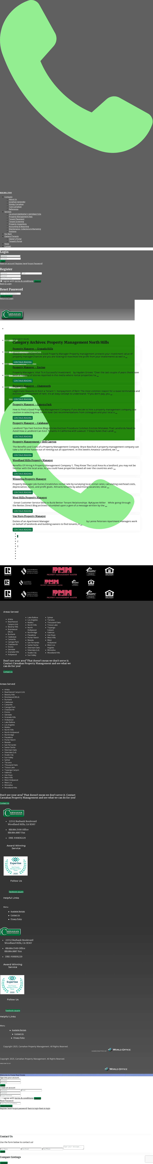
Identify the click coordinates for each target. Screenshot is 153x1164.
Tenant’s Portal (15, 241)
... (126, 356)
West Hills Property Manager (30, 497)
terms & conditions (24, 281)
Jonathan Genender (17, 202)
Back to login (33, 1108)
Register (37, 281)
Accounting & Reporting (19, 226)
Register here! (6, 1108)
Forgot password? (19, 1108)
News (6, 244)
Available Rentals (18, 911)
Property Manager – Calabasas (30, 423)
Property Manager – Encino (29, 367)
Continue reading (23, 362)
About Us (13, 199)
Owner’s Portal (15, 239)
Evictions (12, 231)
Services (7, 211)
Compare (4, 1163)
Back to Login (6, 283)
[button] (19, 907)
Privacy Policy (16, 919)
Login (2, 261)
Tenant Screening (16, 221)
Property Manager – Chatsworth (32, 386)
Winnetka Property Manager (29, 479)
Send (2, 1151)
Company (8, 197)
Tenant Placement (16, 219)
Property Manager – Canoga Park (32, 404)
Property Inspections (18, 224)
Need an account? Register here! (13, 263)
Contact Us (15, 915)
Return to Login (6, 298)
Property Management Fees (20, 216)
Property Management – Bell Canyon (34, 441)
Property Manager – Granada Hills (33, 348)
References (13, 209)
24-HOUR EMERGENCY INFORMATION (25, 214)
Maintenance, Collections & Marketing (25, 229)
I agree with (18, 281)
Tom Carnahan (15, 207)
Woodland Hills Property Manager (33, 460)
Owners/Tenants (11, 236)
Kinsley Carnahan (16, 204)
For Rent (8, 234)
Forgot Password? (35, 263)
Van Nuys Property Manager (29, 516)
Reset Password (6, 296)
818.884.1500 (6, 193)
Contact (7, 246)
